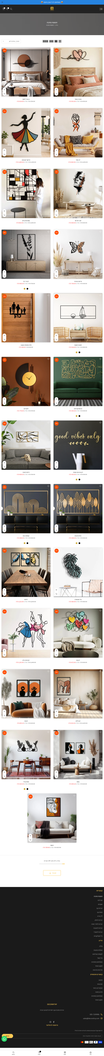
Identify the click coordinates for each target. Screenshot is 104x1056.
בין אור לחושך (26, 99)
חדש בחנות (98, 992)
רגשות (52, 845)
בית (57, 25)
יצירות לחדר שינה (96, 924)
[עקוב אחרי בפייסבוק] (54, 1022)
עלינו (100, 946)
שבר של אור (78, 221)
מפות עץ (99, 912)
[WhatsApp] (4, 1039)
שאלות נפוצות (98, 950)
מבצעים (99, 984)
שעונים (100, 904)
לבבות (78, 660)
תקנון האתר (98, 966)
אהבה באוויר (78, 99)
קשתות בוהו (26, 536)
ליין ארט (99, 916)
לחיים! (26, 599)
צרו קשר (99, 958)
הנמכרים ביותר (97, 988)
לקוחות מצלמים (97, 954)
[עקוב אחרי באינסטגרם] (50, 1022)
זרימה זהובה (26, 472)
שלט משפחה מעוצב (26, 345)
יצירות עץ (99, 908)
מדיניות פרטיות (97, 970)
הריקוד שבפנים (26, 160)
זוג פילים (78, 721)
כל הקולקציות (98, 936)
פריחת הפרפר (78, 281)
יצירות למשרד (98, 932)
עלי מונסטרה (78, 599)
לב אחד (78, 160)
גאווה (78, 782)
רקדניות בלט (26, 660)
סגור (101, 2)
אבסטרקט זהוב (78, 409)
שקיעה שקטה (78, 345)
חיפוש (100, 980)
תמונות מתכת (98, 896)
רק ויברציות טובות (78, 472)
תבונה (26, 721)
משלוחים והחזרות (96, 962)
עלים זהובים (78, 536)
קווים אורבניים (26, 221)
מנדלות (100, 900)
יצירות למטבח (98, 928)
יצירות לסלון (98, 920)
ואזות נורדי (26, 782)
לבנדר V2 (26, 281)
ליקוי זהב (26, 409)
